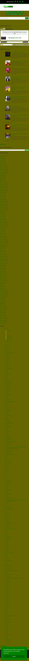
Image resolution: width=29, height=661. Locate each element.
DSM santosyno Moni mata (10, 441)
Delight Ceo (7, 427)
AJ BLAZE (7, 348)
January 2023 (2, 221)
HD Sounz (7, 486)
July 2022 (2, 230)
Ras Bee (7, 590)
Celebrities (7, 407)
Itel (6, 511)
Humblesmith (8, 498)
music (6, 562)
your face (7, 643)
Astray (6, 372)
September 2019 (3, 280)
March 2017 (2, 315)
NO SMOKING (8, 574)
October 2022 (2, 225)
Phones (7, 586)
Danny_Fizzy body (9, 423)
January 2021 (2, 257)
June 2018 (2, 300)
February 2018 (3, 306)
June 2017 (2, 312)
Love (6, 530)
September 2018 (3, 295)
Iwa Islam (7, 513)
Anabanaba (7, 358)
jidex (6, 515)
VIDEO (8, 14)
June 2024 (2, 195)
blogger (6, 391)
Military (6, 542)
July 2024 (2, 193)
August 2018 (2, 297)
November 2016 (3, 320)
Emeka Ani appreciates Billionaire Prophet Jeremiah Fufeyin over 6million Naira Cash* (15, 448)
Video (6, 633)
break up (7, 397)
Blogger (20, 46)
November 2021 (3, 242)
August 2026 (2, 155)
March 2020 (2, 272)
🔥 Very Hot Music (9, 338)
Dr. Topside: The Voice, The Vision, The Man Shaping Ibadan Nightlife (20, 77)
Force (6, 468)
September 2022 (3, 227)
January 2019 (2, 289)
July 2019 (2, 283)
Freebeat (7, 470)
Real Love (7, 594)
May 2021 (2, 251)
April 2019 (2, 288)
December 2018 (3, 291)
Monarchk (7, 548)
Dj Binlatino (7, 431)
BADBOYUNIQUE (8, 384)
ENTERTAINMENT (14, 14)
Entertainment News (9, 454)
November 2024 (3, 187)
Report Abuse (3, 646)
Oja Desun (7, 576)
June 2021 (2, 250)
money (6, 550)
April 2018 (2, 303)
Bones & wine (8, 393)
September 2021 (3, 245)
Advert (6, 344)
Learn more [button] (6, 653)
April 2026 (2, 161)
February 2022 (3, 237)
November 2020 (3, 260)
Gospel (6, 478)
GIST (14, 12)
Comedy (7, 413)
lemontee (7, 527)
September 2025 (3, 172)
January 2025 (2, 184)
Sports (6, 611)
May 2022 (2, 233)
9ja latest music (8, 340)
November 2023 (3, 205)
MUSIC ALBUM (8, 566)
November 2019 (3, 279)
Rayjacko (7, 592)
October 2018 (2, 294)
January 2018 (2, 308)
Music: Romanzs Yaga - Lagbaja (11, 570)
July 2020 (2, 266)
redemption (7, 596)
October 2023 (2, 207)
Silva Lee (7, 606)
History (6, 492)
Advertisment (8, 346)
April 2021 (2, 253)
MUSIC (11, 12)
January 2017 (2, 317)
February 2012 (3, 321)
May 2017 (2, 314)
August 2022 (2, 228)
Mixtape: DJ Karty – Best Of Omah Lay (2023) (20, 68)
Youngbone (7, 641)
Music (6, 328)
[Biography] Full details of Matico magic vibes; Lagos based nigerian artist (19, 97)
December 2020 (3, 259)
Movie (6, 556)
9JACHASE (3, 144)
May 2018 (2, 301)
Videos (6, 635)
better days (7, 388)
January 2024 (2, 202)
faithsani (7, 460)
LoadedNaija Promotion (10, 528)
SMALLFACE (7, 608)
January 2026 (2, 166)
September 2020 (3, 263)
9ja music (7, 342)
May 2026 (2, 160)
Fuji (6, 472)
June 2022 (2, 231)
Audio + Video (8, 380)
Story (6, 614)
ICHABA (6, 503)
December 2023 (3, 204)
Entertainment (8, 450)
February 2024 (3, 201)
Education (7, 445)
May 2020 (2, 269)
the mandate (8, 621)
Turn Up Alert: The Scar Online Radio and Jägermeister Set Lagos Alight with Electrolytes (19, 88)
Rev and (7, 602)
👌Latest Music (8, 330)
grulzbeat (7, 484)
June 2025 (2, 176)
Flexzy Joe (7, 466)
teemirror (7, 619)
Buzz (6, 405)
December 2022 (3, 222)
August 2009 (2, 323)
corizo (6, 417)
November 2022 (3, 224)
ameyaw (7, 356)
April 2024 (2, 198)
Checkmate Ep (8, 409)
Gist (6, 476)
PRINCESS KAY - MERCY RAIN (16, 106)
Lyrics (6, 532)
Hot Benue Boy (8, 494)
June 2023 (2, 213)
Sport (6, 610)
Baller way (7, 386)
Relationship (8, 598)
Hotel (6, 496)
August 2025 (2, 173)
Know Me (7, 519)
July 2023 (2, 212)
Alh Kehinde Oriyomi (9, 352)
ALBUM (17, 12)
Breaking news (8, 399)
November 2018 (3, 292)
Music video (7, 568)
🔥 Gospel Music (8, 336)
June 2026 (2, 158)
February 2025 (3, 183)
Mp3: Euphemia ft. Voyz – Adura (15, 38)
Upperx (6, 629)
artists (6, 370)
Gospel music (8, 480)
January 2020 (2, 276)
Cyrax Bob (7, 421)
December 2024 (3, 186)
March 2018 (2, 305)
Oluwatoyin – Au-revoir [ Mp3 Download (13, 578)
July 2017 (2, 311)
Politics (6, 588)
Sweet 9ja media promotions (11, 615)
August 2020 (2, 265)
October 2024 (2, 189)
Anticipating (7, 362)
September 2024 (3, 190)
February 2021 (3, 256)
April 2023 (2, 216)
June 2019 (2, 285)
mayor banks (8, 538)
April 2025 (2, 180)
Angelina (7, 360)
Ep (5, 456)
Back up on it (8, 382)
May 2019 (2, 286)
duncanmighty (8, 443)
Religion (7, 600)
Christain (7, 411)
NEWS (21, 12)
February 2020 (3, 274)
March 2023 (2, 218)
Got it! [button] (14, 656)
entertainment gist (9, 452)
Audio (6, 378)
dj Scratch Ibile (8, 439)
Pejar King (7, 584)
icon (6, 505)
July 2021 (2, 248)
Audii (6, 376)
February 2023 (3, 219)
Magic (6, 534)
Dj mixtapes (7, 437)
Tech (6, 617)
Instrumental (8, 507)
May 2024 (2, 196)
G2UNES (7, 474)
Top (6, 623)
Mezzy (6, 540)
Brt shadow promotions (10, 401)
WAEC (6, 637)
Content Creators (8, 415)
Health (6, 488)
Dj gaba (6, 433)
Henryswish (7, 490)
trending (7, 627)
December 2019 (3, 277)
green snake (8, 482)
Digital (6, 429)
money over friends (9, 552)
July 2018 (2, 298)
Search (26, 18)
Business (7, 403)
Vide (6, 631)
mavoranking (8, 536)
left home (7, 525)
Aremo (6, 364)
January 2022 (2, 239)
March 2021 (2, 254)
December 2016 (3, 318)
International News (9, 509)
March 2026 (2, 163)
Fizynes (6, 464)
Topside (7, 625)
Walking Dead (8, 639)
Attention (7, 374)
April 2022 (2, 234)
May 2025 (2, 178)
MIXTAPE (20, 14)
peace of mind (8, 582)
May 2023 (2, 215)
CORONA (7, 419)
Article (6, 366)
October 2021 (2, 244)
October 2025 (2, 170)
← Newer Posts (4, 42)
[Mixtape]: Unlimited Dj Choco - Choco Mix (19, 61)
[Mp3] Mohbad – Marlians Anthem (18, 52)
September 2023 (3, 209)
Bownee (7, 395)
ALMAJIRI (7, 354)
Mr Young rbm (8, 560)
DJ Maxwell (7, 435)
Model (6, 546)
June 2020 (2, 268)
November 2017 (3, 309)
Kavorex (7, 517)
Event (6, 458)
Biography (7, 390)
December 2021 (3, 241)
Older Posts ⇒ (25, 42)
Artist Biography (8, 368)
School (6, 604)
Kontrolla (7, 521)
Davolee (7, 425)
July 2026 (2, 157)
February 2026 (3, 164)
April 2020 (2, 271)
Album (6, 350)
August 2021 (2, 247)
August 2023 (2, 210)
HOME (7, 12)
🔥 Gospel (7, 334)
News (6, 572)
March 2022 (2, 236)
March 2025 (2, 181)
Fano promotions (8, 462)
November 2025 (3, 169)
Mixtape (7, 544)
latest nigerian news (9, 523)
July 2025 (2, 175)
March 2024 (2, 199)
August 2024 (2, 192)
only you (7, 580)
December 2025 (3, 167)
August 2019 (2, 282)
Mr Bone (7, 558)
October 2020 (2, 262)
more (6, 554)
